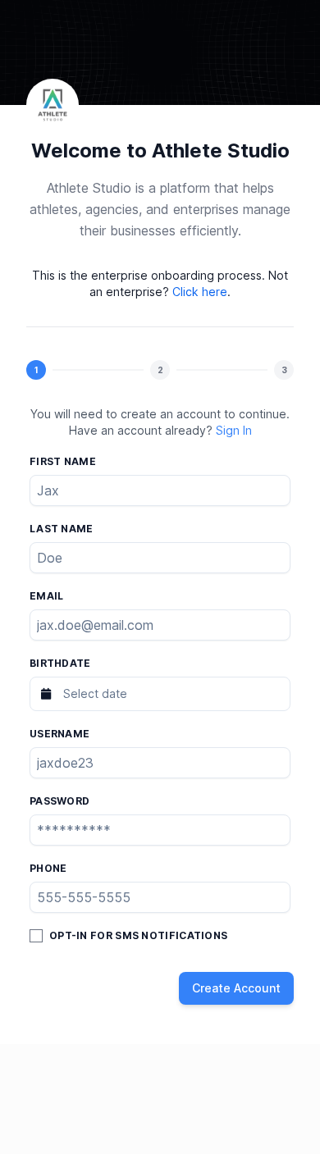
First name (63, 461)
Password (59, 801)
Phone (48, 868)
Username (59, 734)
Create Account (236, 988)
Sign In (234, 430)
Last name (62, 528)
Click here (199, 292)
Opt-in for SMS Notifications (138, 935)
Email (47, 596)
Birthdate (60, 663)
